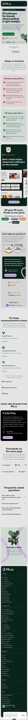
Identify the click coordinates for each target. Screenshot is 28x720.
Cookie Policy (15, 716)
